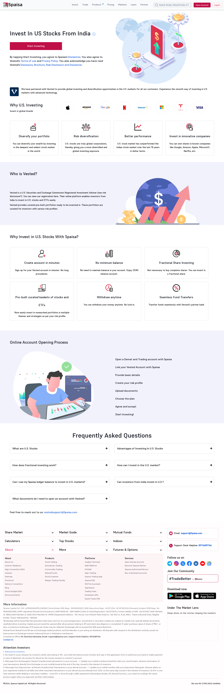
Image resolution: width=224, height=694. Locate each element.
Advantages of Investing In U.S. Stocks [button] (140, 448)
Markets (122, 4)
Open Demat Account (134, 562)
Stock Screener (51, 576)
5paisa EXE (90, 580)
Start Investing (36, 46)
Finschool (9, 580)
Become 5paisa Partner (135, 565)
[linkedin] (195, 563)
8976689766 (205, 545)
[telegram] (169, 563)
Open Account (202, 5)
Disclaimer (74, 57)
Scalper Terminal (92, 562)
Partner (144, 4)
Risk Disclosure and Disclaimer (64, 64)
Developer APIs (91, 595)
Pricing (110, 4)
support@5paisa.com (191, 533)
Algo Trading (90, 573)
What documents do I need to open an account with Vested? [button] (48, 498)
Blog (7, 587)
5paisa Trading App (93, 576)
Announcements (12, 595)
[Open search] (156, 5)
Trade (85, 4)
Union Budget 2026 (13, 591)
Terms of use (28, 60)
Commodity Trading (54, 569)
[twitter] (182, 563)
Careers (8, 573)
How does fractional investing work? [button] (34, 465)
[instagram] (176, 563)
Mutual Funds (51, 573)
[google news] (209, 563)
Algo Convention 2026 (15, 569)
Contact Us (8, 639)
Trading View (90, 591)
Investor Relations (13, 565)
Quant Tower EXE (92, 598)
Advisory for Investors (15, 651)
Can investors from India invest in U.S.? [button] (140, 481)
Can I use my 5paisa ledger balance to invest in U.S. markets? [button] (48, 481)
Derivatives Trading (53, 565)
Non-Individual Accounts (136, 573)
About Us (9, 562)
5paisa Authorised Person (136, 569)
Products (97, 4)
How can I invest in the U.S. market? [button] (138, 465)
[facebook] (189, 563)
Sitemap (8, 576)
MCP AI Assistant (92, 584)
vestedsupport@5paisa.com (60, 512)
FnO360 (88, 569)
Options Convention (14, 584)
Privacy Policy (50, 60)
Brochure (39, 64)
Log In (217, 5)
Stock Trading (51, 562)
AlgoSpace (89, 587)
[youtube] (202, 563)
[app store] (204, 597)
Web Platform (91, 565)
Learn (133, 4)
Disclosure (26, 64)
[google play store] (179, 597)
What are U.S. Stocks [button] (24, 448)
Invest (75, 4)
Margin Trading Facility (55, 580)
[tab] (59, 448)
